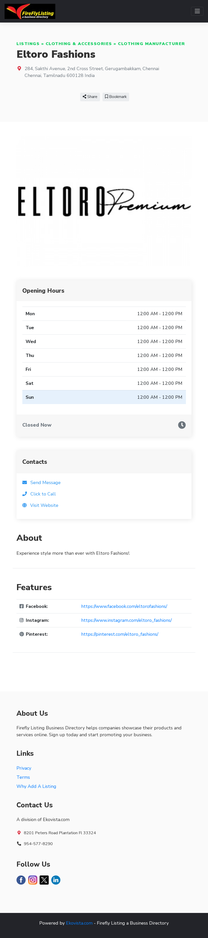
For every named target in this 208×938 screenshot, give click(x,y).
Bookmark (117, 96)
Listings (28, 44)
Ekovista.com (79, 923)
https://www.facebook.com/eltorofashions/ (124, 606)
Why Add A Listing (36, 786)
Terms (23, 777)
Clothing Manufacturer (151, 44)
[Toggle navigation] (197, 11)
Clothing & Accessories (79, 44)
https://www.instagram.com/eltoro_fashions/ (126, 620)
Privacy (23, 768)
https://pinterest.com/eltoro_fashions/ (119, 634)
